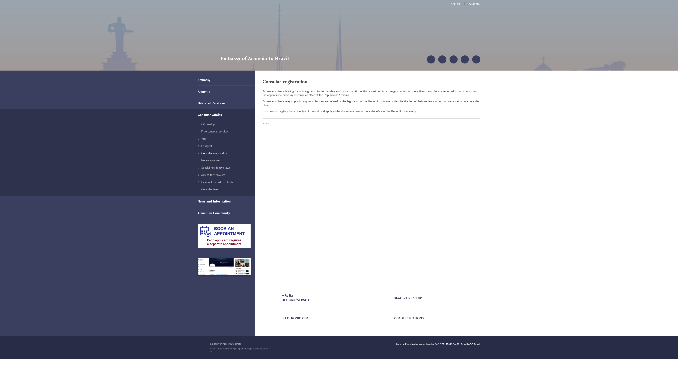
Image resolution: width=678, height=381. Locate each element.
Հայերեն (474, 3)
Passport (206, 146)
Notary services (210, 160)
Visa (203, 138)
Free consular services (215, 131)
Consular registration (214, 153)
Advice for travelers (213, 175)
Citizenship (208, 124)
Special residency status (216, 167)
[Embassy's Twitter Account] (224, 266)
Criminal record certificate (217, 182)
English (455, 3)
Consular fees (209, 189)
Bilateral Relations (211, 103)
